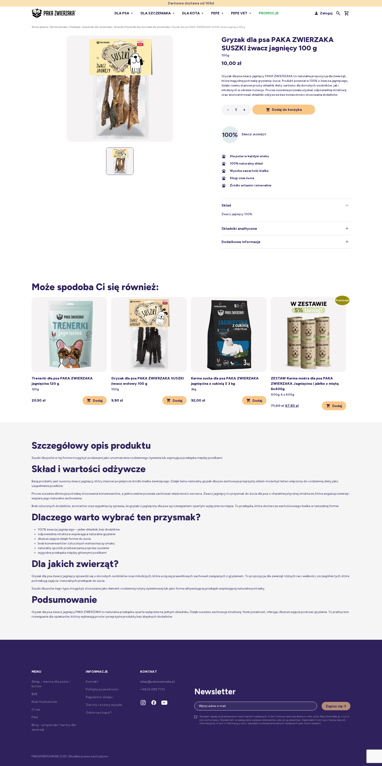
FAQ (35, 717)
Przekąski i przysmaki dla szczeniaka (91, 27)
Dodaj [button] (98, 400)
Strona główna (40, 27)
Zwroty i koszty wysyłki (104, 705)
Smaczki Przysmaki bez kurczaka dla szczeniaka (142, 27)
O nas (36, 709)
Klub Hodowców (44, 702)
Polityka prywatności (102, 689)
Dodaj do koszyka (287, 109)
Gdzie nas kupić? (99, 712)
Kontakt (92, 682)
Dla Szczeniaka (58, 27)
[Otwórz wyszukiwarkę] (338, 13)
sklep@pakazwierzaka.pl (157, 682)
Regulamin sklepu (99, 697)
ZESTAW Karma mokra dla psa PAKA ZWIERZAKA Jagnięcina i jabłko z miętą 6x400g (305, 383)
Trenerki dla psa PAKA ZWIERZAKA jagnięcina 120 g (62, 381)
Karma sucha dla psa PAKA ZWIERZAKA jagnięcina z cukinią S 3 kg (225, 381)
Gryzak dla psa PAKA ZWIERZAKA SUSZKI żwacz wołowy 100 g (147, 381)
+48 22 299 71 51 (152, 689)
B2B (34, 694)
